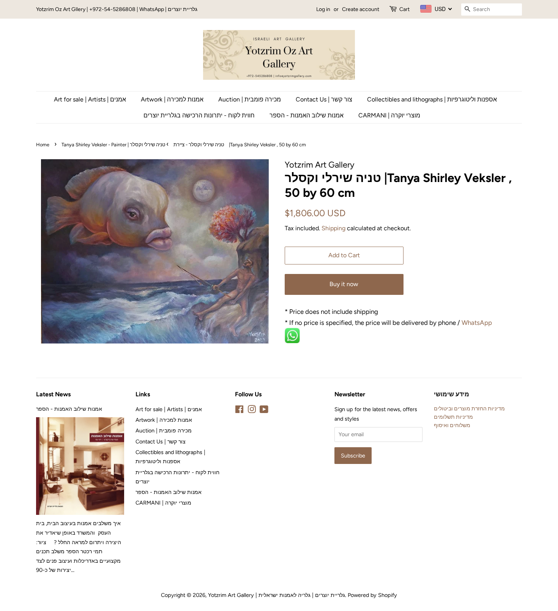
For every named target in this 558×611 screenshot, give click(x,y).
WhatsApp (477, 322)
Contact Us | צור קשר (324, 99)
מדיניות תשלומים (453, 417)
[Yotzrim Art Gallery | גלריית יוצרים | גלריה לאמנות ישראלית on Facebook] (239, 410)
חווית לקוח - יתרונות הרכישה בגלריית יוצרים (199, 115)
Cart (404, 9)
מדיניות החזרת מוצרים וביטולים (469, 408)
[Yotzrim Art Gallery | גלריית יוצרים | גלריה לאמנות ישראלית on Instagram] (251, 410)
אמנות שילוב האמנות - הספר (307, 115)
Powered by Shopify (372, 595)
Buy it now (343, 284)
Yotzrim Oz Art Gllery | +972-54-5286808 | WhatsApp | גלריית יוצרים (116, 9)
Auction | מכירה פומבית (249, 99)
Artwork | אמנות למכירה (172, 99)
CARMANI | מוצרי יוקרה (389, 115)
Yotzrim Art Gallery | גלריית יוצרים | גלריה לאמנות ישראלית (276, 595)
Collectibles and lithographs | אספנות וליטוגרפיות (432, 99)
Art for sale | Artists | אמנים (90, 99)
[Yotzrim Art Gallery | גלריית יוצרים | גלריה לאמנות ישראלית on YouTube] (264, 410)
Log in (323, 9)
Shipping (333, 228)
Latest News (53, 394)
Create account (360, 9)
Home (42, 144)
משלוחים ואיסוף (452, 425)
